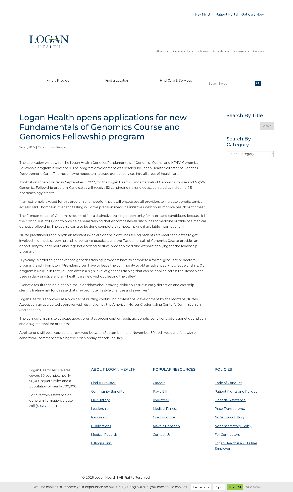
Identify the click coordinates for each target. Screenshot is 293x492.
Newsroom (241, 51)
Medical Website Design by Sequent (182, 477)
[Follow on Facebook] (48, 418)
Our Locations (164, 417)
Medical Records (104, 435)
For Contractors (227, 435)
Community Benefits (107, 391)
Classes (203, 51)
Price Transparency (230, 409)
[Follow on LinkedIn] (40, 418)
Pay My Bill (203, 14)
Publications (101, 426)
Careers (258, 51)
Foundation (221, 51)
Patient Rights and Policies (236, 391)
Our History (100, 400)
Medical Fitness (165, 409)
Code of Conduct (228, 383)
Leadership (100, 409)
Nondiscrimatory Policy (233, 426)
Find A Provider (103, 383)
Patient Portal (227, 14)
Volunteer (161, 400)
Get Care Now (252, 14)
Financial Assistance (230, 400)
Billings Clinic (101, 443)
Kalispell (61, 147)
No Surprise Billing (229, 417)
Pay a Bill (160, 391)
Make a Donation (166, 426)
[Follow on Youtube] (32, 418)
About (160, 51)
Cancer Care (46, 147)
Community (181, 51)
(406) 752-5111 (46, 406)
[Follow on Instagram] (56, 418)
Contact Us (161, 435)
